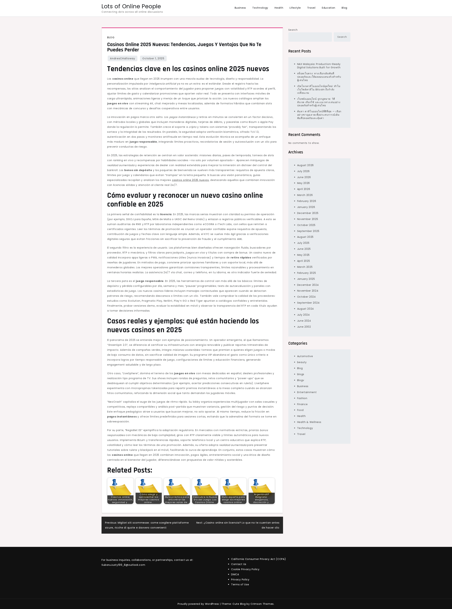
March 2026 (305, 195)
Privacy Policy (240, 579)
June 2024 (304, 321)
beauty (302, 362)
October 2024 (306, 296)
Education (328, 8)
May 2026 (303, 183)
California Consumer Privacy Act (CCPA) (258, 559)
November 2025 (307, 219)
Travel (311, 8)
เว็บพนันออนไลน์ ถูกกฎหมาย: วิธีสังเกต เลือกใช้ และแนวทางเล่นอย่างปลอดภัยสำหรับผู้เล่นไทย (318, 102)
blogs (300, 374)
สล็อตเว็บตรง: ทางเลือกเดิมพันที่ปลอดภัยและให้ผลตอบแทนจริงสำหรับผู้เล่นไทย (319, 77)
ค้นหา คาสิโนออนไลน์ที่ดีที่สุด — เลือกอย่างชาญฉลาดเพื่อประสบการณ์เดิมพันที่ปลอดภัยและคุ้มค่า (319, 115)
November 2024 (308, 290)
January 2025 (306, 279)
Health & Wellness (309, 422)
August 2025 (305, 237)
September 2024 (308, 302)
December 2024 (308, 284)
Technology (260, 8)
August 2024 (305, 309)
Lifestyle (295, 8)
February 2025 (306, 273)
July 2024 (303, 315)
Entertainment (307, 392)
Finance (302, 404)
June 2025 (304, 249)
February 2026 (306, 201)
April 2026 (303, 189)
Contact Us (238, 564)
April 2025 (303, 261)
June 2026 (304, 177)
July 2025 (303, 243)
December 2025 (308, 213)
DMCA (235, 574)
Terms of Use (240, 584)
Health (279, 8)
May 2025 (303, 255)
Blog (344, 8)
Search (293, 30)
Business (240, 8)
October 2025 (306, 225)
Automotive (305, 356)
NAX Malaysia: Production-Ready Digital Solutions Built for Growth (319, 65)
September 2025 (308, 231)
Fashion (302, 398)
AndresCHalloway (122, 58)
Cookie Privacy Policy (245, 569)
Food (300, 410)
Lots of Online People (131, 6)
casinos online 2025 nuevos (190, 180)
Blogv (300, 380)
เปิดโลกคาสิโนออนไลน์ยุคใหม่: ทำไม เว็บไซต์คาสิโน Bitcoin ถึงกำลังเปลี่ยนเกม (318, 89)
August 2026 (305, 165)
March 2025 (305, 267)
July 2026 (303, 171)
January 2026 (306, 207)
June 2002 (304, 327)
